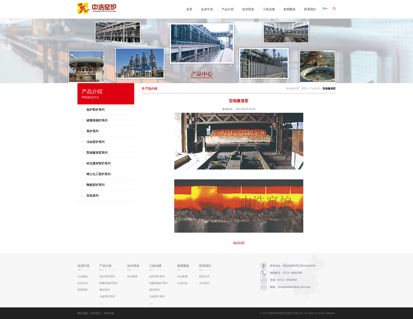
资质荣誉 (82, 289)
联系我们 (310, 9)
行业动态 (182, 283)
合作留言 (204, 283)
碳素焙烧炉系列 (97, 120)
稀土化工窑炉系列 (98, 174)
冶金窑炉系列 (95, 141)
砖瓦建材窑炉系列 (98, 163)
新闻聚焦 (290, 9)
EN (324, 8)
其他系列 (92, 195)
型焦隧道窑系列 (97, 152)
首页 (189, 9)
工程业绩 (269, 9)
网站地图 (82, 313)
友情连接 (109, 313)
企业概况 (82, 276)
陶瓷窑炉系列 (95, 184)
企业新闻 (182, 276)
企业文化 (82, 283)
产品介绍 (228, 9)
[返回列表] (239, 242)
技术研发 (248, 9)
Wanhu (331, 313)
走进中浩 (207, 9)
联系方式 (204, 276)
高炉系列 (92, 131)
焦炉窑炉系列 (95, 109)
